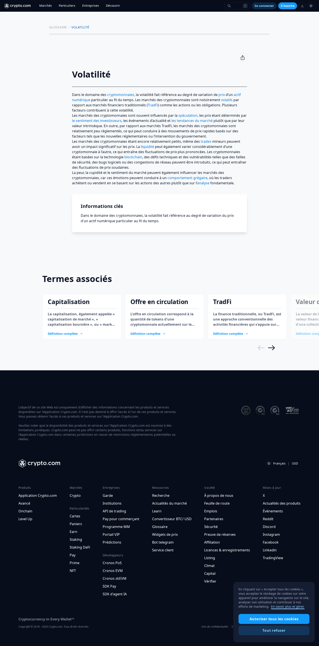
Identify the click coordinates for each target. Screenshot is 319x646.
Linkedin (270, 550)
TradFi (153, 105)
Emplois (210, 511)
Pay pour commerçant (121, 519)
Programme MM (116, 527)
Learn (156, 511)
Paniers (76, 524)
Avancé (24, 503)
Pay (73, 555)
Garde (108, 495)
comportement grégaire (187, 177)
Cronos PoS (112, 563)
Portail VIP (111, 534)
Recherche (160, 495)
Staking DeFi (80, 547)
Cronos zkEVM (115, 578)
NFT (73, 570)
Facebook (271, 542)
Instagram (271, 534)
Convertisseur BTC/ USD (172, 519)
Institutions (112, 503)
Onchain (25, 511)
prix (222, 94)
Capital (209, 573)
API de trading (114, 511)
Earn (73, 531)
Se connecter (264, 6)
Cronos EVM (113, 570)
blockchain (133, 157)
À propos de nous (218, 495)
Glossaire (160, 527)
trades (206, 141)
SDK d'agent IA (115, 594)
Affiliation (212, 542)
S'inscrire (287, 6)
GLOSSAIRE (58, 27)
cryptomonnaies (120, 94)
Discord (269, 527)
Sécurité (211, 527)
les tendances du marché (192, 120)
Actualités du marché (169, 503)
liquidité (147, 146)
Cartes (75, 516)
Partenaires (213, 519)
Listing (209, 558)
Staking (76, 539)
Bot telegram (163, 542)
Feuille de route (217, 503)
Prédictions (112, 542)
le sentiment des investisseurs (97, 120)
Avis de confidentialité (214, 626)
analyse (203, 183)
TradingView (273, 558)
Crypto (75, 495)
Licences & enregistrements (227, 550)
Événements (273, 511)
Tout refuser (274, 630)
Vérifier (210, 581)
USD (295, 463)
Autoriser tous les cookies (274, 619)
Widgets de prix (165, 534)
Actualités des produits (282, 503)
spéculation (187, 115)
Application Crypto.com (37, 495)
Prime (74, 563)
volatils (227, 99)
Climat (209, 565)
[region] (274, 612)
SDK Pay (109, 586)
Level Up (25, 519)
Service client (163, 550)
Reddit (268, 519)
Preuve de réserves (220, 534)
